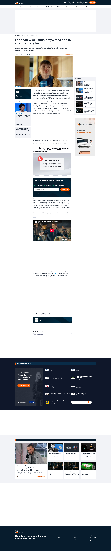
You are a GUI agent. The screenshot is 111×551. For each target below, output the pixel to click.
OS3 (43, 313)
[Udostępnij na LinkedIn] (29, 54)
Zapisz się (64, 189)
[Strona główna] (20, 2)
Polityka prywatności (74, 548)
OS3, (56, 273)
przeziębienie (37, 313)
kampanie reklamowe (50, 313)
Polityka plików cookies (91, 548)
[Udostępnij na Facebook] (28, 54)
